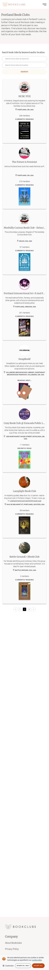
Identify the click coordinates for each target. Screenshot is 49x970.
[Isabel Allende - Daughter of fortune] (24, 525)
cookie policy (37, 960)
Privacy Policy (12, 949)
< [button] (15, 609)
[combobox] (24, 65)
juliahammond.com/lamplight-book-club (25, 501)
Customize (9, 966)
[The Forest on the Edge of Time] (24, 196)
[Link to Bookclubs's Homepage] (14, 4)
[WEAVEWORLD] (24, 591)
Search (24, 72)
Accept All (38, 965)
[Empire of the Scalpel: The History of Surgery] (24, 130)
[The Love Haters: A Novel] (24, 459)
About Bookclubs (13, 943)
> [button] (33, 609)
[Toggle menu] (44, 4)
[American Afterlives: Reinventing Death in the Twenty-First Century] (24, 262)
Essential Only (23, 965)
